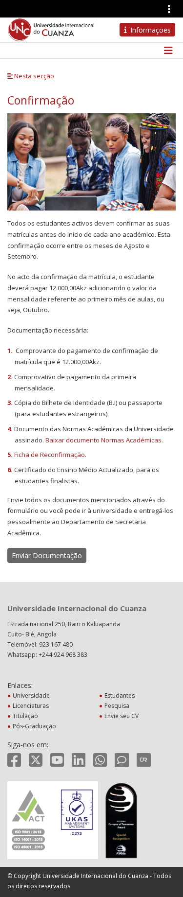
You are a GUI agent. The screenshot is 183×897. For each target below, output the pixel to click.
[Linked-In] (78, 759)
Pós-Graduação (34, 726)
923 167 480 (56, 644)
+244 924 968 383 (63, 655)
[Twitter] (35, 759)
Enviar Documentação (47, 555)
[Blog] (122, 760)
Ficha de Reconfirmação (49, 454)
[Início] (51, 29)
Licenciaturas (31, 706)
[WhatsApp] (100, 759)
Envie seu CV (121, 716)
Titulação (25, 716)
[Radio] (144, 760)
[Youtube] (57, 759)
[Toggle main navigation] (167, 50)
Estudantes (119, 695)
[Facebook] (14, 759)
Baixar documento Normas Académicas (103, 440)
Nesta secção (33, 75)
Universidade (31, 695)
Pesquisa (116, 706)
